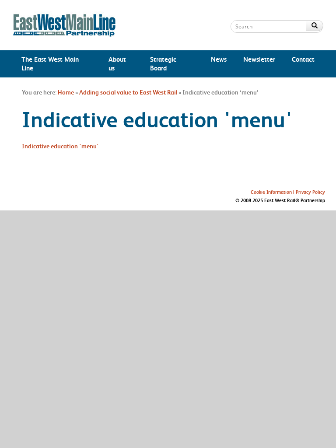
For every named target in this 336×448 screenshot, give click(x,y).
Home (66, 92)
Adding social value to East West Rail (128, 92)
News (219, 59)
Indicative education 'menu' (60, 146)
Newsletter (259, 59)
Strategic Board (163, 63)
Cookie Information (271, 192)
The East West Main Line (50, 63)
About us (117, 63)
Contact (303, 59)
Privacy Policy (310, 192)
